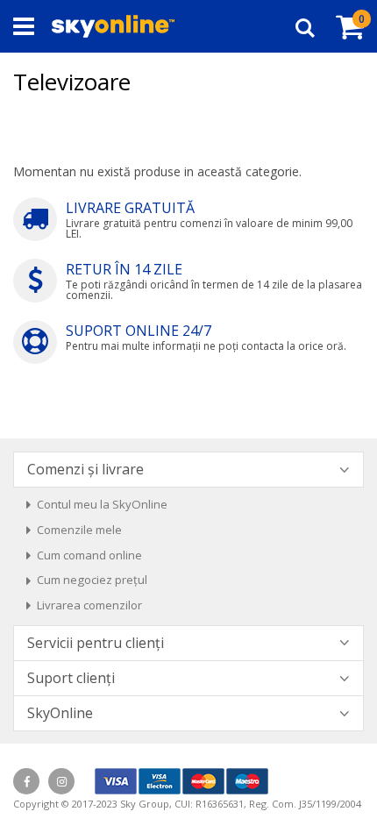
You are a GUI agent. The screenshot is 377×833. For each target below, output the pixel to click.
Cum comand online (89, 555)
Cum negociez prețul (92, 579)
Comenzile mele (79, 530)
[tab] (188, 470)
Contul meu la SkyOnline (102, 504)
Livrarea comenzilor (89, 605)
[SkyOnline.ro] (113, 26)
